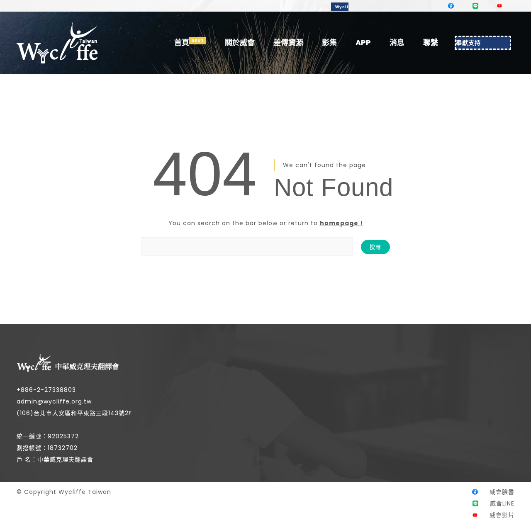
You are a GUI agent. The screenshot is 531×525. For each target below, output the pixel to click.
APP (363, 42)
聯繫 (430, 42)
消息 (397, 42)
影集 (329, 42)
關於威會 (240, 42)
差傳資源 (288, 42)
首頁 (181, 42)
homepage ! (341, 223)
